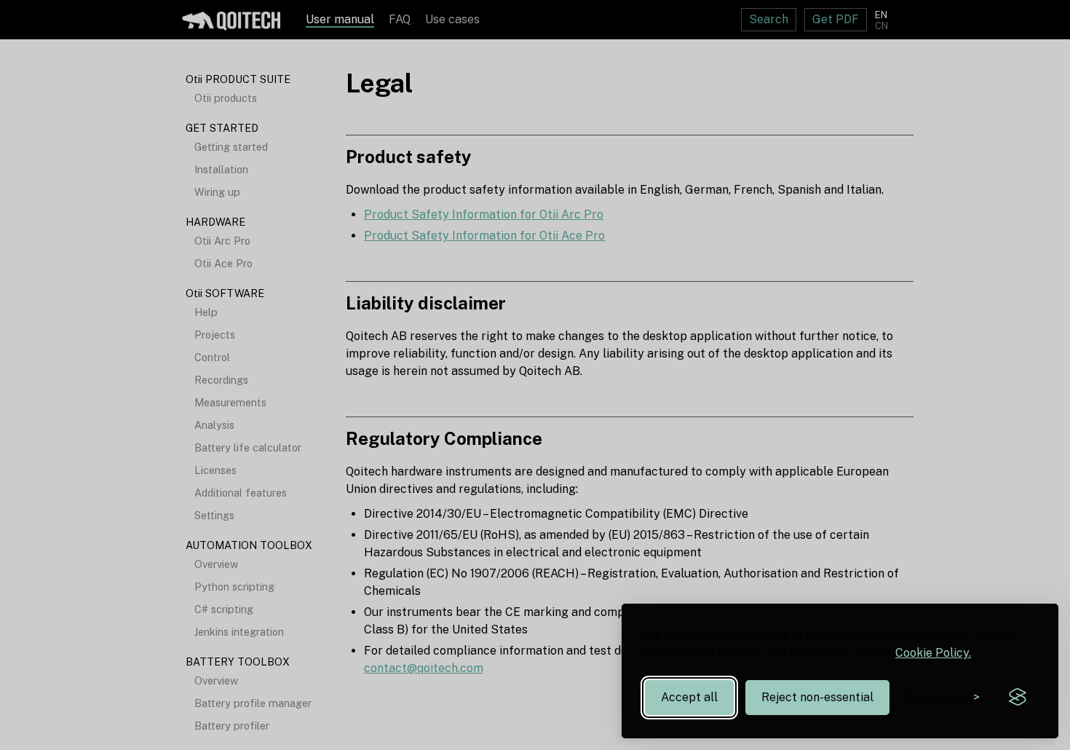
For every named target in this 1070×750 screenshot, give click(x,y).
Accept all (689, 697)
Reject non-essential (817, 697)
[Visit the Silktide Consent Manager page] (1017, 697)
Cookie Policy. (933, 653)
